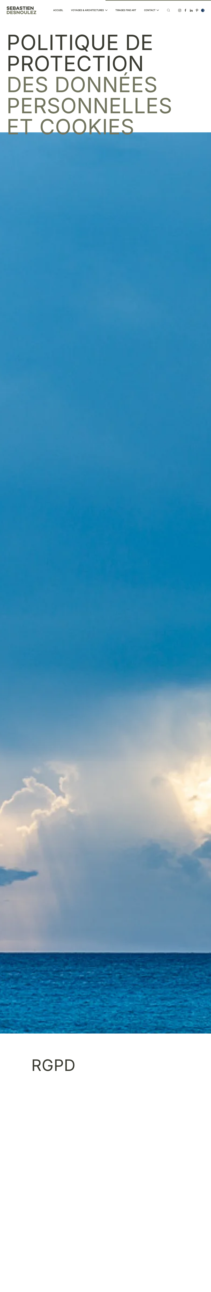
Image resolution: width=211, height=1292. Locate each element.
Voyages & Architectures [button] (87, 10)
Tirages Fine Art (125, 10)
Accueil (58, 10)
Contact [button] (149, 10)
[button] (168, 10)
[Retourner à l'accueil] (21, 10)
